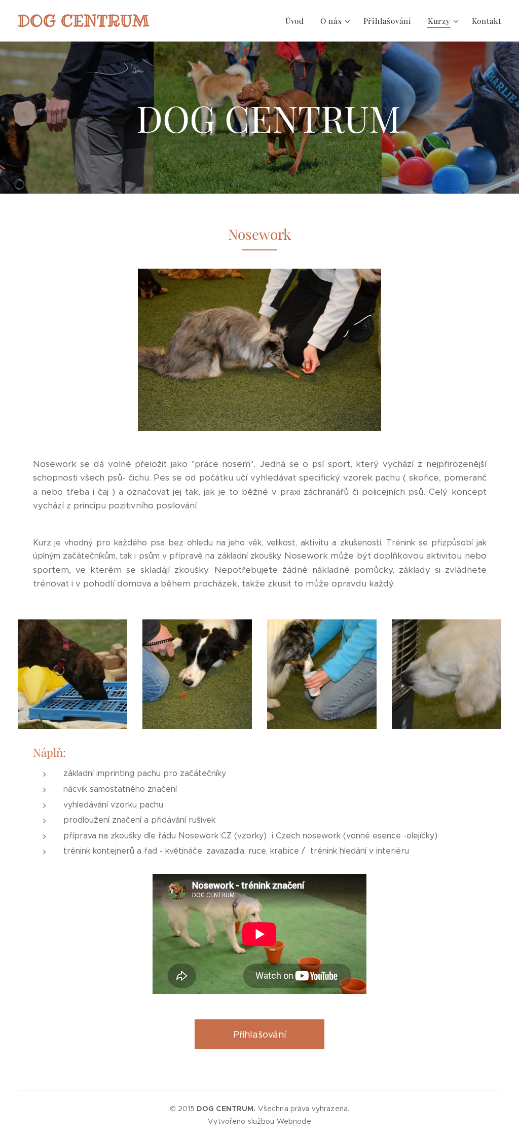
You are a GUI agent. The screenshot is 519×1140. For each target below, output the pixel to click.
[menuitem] (297, 20)
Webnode (294, 1121)
